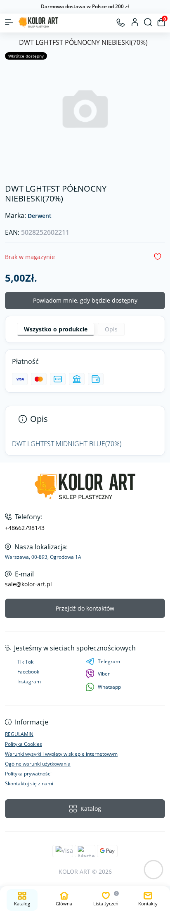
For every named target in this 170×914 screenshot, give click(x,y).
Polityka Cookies (23, 743)
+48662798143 (25, 528)
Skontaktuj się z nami (29, 783)
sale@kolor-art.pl (28, 584)
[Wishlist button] (157, 257)
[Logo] (38, 22)
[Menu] (9, 22)
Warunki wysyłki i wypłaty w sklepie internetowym (61, 753)
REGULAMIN (19, 734)
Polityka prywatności (28, 773)
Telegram (109, 661)
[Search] (148, 22)
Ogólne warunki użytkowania (38, 763)
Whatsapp (109, 686)
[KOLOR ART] (85, 486)
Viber (104, 673)
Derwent (40, 216)
